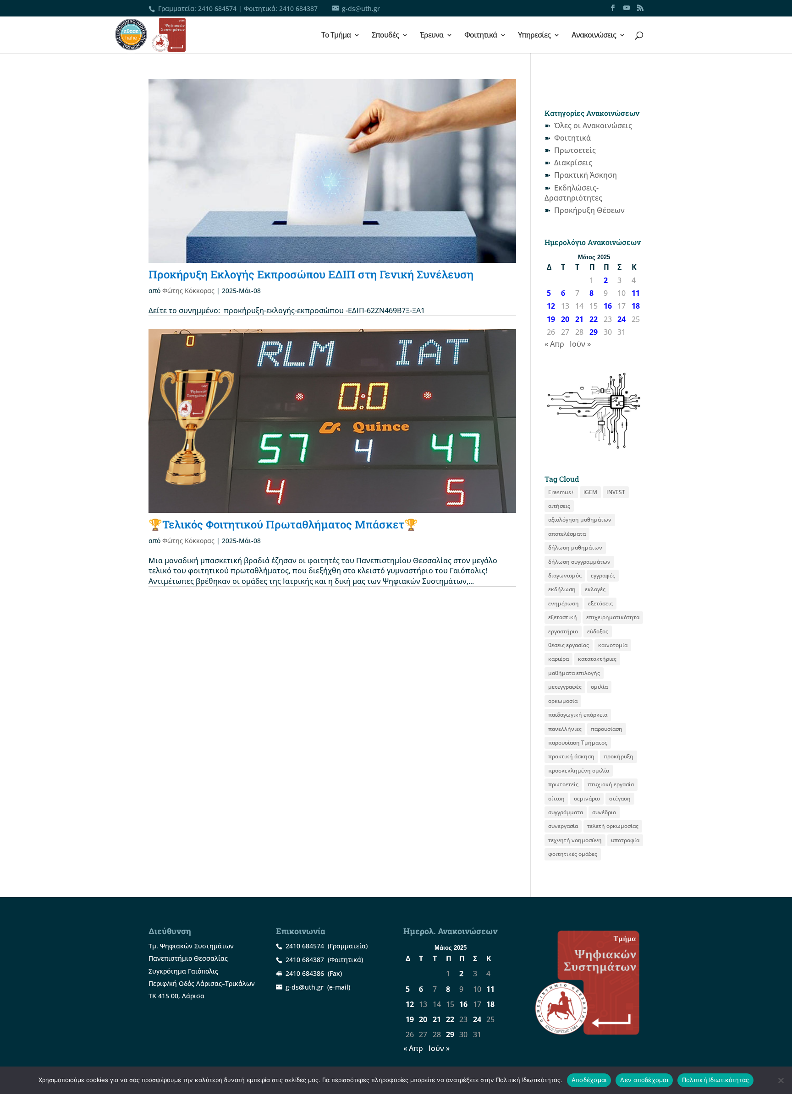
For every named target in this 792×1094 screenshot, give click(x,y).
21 (579, 319)
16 (608, 306)
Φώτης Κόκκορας (188, 290)
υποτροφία (625, 840)
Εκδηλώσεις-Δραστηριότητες (573, 193)
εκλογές (595, 589)
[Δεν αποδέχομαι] (780, 1080)
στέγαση (620, 798)
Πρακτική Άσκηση (585, 175)
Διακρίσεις (573, 163)
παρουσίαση (606, 729)
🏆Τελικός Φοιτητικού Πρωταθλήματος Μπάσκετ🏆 (283, 524)
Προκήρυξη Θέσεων (589, 210)
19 (551, 319)
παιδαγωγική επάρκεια (577, 714)
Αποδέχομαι (589, 1079)
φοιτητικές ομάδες (572, 854)
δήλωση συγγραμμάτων (579, 562)
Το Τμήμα (336, 36)
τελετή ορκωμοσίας (612, 826)
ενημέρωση (563, 603)
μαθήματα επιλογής (574, 673)
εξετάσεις (600, 603)
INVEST (615, 492)
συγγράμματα (565, 812)
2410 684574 (217, 8)
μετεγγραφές (565, 687)
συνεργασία (563, 826)
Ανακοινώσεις (594, 36)
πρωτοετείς (563, 784)
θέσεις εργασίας (568, 645)
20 (565, 319)
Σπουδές (385, 36)
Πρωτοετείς (575, 150)
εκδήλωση (562, 589)
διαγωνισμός (565, 575)
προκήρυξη (618, 756)
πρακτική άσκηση (571, 756)
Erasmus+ (561, 492)
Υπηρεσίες (534, 36)
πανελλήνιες (565, 729)
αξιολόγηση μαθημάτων (579, 519)
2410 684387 (298, 8)
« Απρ (554, 344)
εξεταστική (562, 617)
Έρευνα (431, 36)
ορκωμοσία (563, 701)
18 (636, 306)
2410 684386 (305, 973)
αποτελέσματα (567, 534)
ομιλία (599, 687)
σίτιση (556, 798)
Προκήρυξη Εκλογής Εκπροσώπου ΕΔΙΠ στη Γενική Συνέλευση (310, 274)
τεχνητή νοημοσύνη (575, 840)
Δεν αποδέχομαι (644, 1079)
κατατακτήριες (597, 659)
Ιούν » (580, 344)
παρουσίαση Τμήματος (577, 742)
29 (593, 332)
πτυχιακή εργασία (611, 784)
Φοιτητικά (480, 36)
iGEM (590, 492)
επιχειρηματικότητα (612, 617)
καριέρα (558, 659)
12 (551, 306)
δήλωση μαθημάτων (575, 547)
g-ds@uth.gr (305, 987)
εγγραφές (603, 575)
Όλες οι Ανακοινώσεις (593, 125)
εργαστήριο (563, 631)
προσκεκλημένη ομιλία (578, 770)
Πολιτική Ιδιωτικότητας (715, 1079)
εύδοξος (597, 631)
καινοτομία (612, 645)
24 (621, 319)
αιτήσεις (559, 506)
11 (636, 293)
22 (593, 319)
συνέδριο (604, 812)
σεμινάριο (587, 798)
